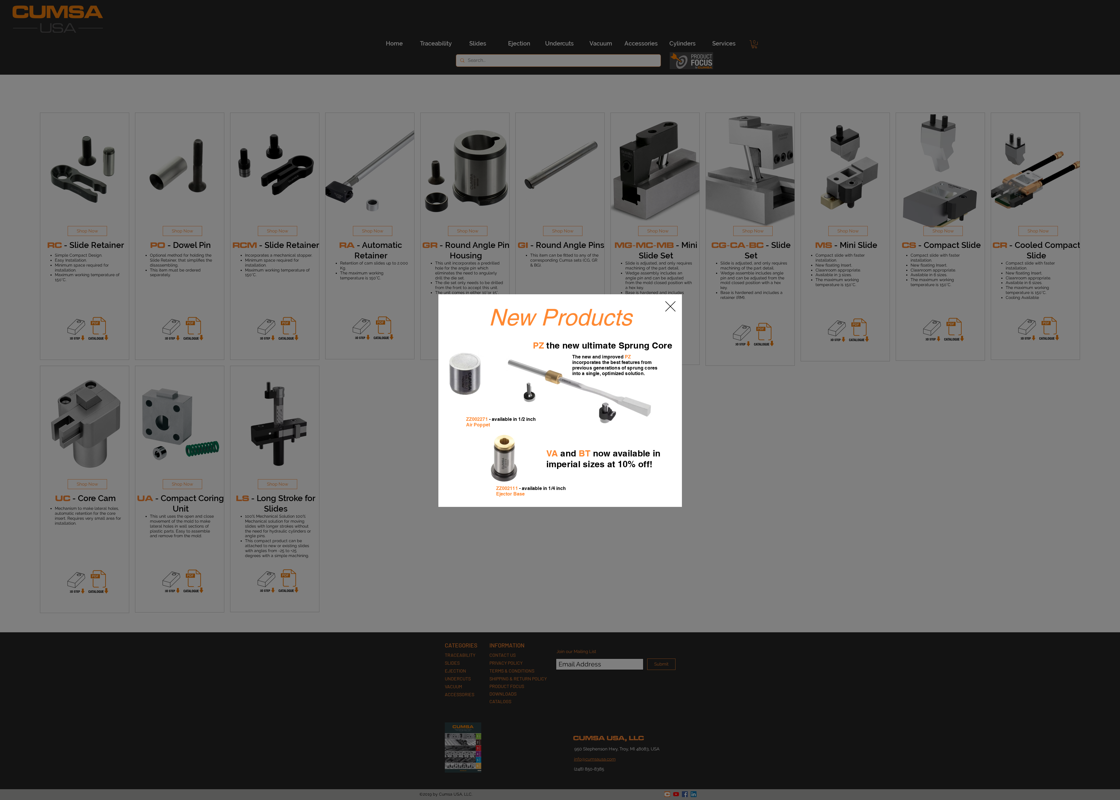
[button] (670, 306)
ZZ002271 (477, 419)
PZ (538, 345)
